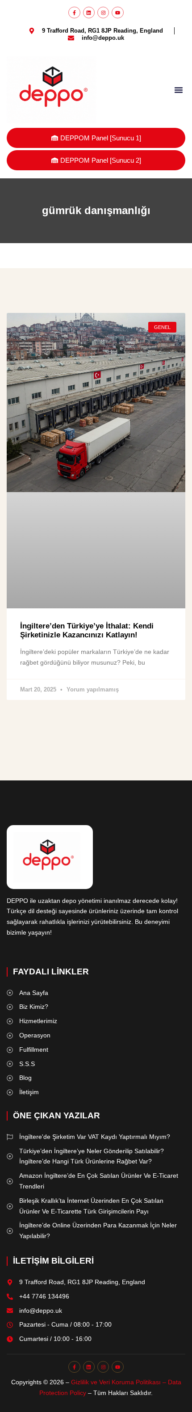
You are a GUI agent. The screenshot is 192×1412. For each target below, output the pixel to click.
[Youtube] (117, 12)
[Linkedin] (89, 12)
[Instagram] (103, 12)
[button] (178, 90)
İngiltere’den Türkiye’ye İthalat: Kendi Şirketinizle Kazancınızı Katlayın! (87, 630)
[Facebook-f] (74, 12)
